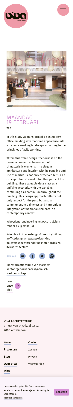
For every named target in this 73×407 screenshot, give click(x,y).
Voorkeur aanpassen (13, 398)
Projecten (10, 349)
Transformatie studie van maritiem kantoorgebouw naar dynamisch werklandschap (28, 269)
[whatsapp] (52, 256)
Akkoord (61, 392)
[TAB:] (36, 81)
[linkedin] (23, 256)
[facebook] (32, 256)
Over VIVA (10, 364)
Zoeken (32, 349)
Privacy (32, 356)
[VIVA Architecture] (16, 16)
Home (7, 342)
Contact (32, 342)
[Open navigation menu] (63, 10)
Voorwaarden (36, 364)
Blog (7, 356)
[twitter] (42, 256)
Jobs (7, 371)
